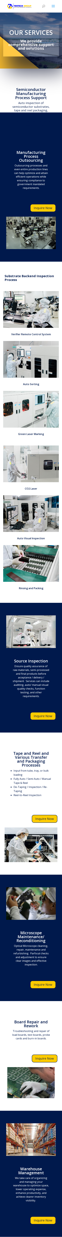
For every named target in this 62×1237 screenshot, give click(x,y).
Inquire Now (43, 208)
